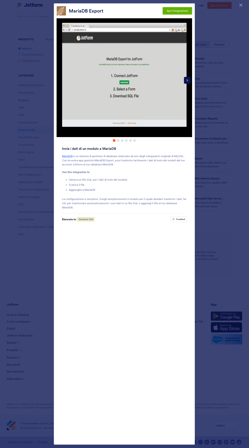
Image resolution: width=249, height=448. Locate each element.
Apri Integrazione (177, 10)
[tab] (114, 140)
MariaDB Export (86, 11)
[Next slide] (187, 80)
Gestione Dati (86, 219)
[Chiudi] (241, 5)
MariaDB (67, 156)
